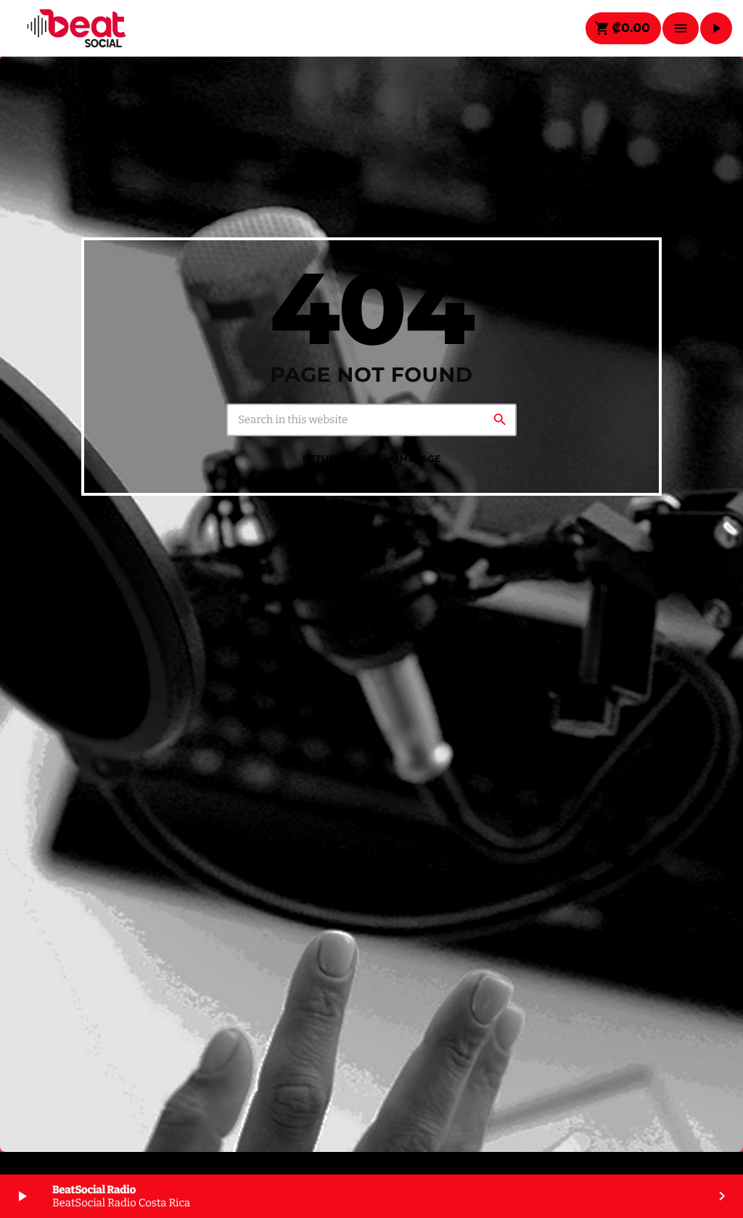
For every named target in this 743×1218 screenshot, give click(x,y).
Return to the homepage (372, 459)
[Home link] (76, 28)
